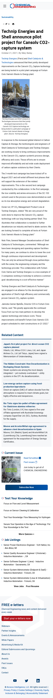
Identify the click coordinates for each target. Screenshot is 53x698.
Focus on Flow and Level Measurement (21, 503)
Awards (5, 658)
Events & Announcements (13, 635)
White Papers (8, 640)
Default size (6, 24)
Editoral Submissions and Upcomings (18, 649)
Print (13, 24)
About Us (6, 654)
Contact (5, 672)
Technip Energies (9, 58)
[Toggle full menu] (5, 6)
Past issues (29, 462)
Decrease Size (4, 24)
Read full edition (31, 458)
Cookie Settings (25, 690)
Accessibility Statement (37, 693)
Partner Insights (9, 631)
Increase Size (9, 24)
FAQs (4, 668)
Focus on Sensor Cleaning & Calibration (21, 510)
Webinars (6, 626)
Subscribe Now (26, 487)
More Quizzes (26, 534)
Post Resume (32, 586)
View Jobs (19, 586)
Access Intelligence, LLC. (18, 687)
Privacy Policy (10, 690)
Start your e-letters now (17, 618)
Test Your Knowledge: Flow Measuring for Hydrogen (27, 517)
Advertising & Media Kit (12, 644)
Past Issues (7, 663)
